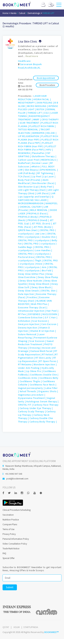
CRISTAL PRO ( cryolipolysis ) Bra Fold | (38, 268)
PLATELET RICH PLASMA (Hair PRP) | (38, 137)
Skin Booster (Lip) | (29, 186)
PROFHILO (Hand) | (38, 220)
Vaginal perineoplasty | (31, 388)
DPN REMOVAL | (49, 169)
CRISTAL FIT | (25, 404)
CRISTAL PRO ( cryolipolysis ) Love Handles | (35, 248)
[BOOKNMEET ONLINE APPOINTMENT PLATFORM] (17, 454)
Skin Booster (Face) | (44, 183)
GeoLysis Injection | (29, 324)
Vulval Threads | (29, 391)
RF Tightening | (45, 173)
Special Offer (9, 558)
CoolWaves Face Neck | (43, 384)
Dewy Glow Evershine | (35, 275)
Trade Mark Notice (11, 548)
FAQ (4, 553)
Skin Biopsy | (32, 169)
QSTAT (6, 627)
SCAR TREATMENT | (30, 122)
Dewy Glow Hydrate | (32, 280)
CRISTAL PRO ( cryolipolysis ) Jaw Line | (37, 231)
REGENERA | (25, 153)
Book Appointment (46, 77)
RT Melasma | (26, 364)
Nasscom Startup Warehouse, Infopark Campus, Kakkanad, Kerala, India (32, 467)
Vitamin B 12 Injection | (43, 330)
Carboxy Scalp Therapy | (32, 411)
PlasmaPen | (39, 153)
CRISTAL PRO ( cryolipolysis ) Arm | (36, 265)
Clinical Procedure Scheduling (17, 509)
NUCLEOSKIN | (50, 314)
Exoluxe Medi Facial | (43, 351)
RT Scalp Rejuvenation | (37, 352)
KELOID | (51, 132)
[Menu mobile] (58, 5)
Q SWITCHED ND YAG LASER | (36, 198)
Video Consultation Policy (15, 543)
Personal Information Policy (16, 538)
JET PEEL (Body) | (43, 226)
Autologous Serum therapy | (42, 401)
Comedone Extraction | (31, 317)
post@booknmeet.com (17, 478)
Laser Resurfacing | (31, 336)
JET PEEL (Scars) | (41, 223)
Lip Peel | (37, 176)
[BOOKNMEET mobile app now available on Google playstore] (13, 502)
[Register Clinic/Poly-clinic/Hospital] (51, 5)
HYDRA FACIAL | (42, 99)
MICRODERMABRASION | (32, 203)
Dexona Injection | (28, 327)
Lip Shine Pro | (34, 371)
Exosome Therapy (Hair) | (34, 299)
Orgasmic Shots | (48, 391)
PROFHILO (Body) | (29, 216)
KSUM (17, 627)
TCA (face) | (25, 176)
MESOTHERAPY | (27, 102)
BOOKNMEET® (51, 632)
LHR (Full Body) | (27, 173)
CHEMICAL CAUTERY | (32, 206)
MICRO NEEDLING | (38, 106)
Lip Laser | (49, 176)
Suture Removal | (28, 334)
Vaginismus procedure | (31, 394)
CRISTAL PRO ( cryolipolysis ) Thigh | (35, 258)
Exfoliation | (25, 320)
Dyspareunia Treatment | (32, 398)
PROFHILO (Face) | (37, 213)
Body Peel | (47, 186)
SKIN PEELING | (45, 102)
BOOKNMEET (17, 4)
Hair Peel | (52, 310)
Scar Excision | (40, 320)
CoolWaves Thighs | (31, 381)
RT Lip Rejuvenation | (37, 359)
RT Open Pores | (48, 361)
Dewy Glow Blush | (42, 287)
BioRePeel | (25, 163)
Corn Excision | (49, 324)
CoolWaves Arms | (28, 377)
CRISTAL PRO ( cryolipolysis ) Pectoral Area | (34, 255)
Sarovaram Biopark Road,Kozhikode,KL (30, 65)
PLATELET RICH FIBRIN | (42, 126)
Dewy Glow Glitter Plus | (32, 273)
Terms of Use (8, 529)
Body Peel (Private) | (30, 179)
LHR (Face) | (44, 193)
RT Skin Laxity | (44, 357)
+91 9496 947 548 (13, 473)
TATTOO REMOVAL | (29, 129)
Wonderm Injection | (45, 364)
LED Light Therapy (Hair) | (33, 189)
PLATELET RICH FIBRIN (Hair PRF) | (35, 144)
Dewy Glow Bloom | (40, 283)
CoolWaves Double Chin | (44, 374)
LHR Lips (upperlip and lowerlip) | (36, 195)
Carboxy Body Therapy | (43, 421)
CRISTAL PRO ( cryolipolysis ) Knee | (38, 262)
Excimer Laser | (41, 163)
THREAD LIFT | (36, 112)
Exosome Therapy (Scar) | (32, 307)
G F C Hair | (51, 317)
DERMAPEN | (39, 132)
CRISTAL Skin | (49, 290)
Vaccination (8, 514)
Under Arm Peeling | (30, 367)
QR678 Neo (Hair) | (29, 230)
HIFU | (49, 149)
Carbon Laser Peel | (29, 159)
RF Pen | (23, 314)
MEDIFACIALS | (49, 159)
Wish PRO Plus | (40, 304)
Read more (32, 56)
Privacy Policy (9, 533)
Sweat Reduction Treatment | (36, 342)
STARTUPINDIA (30, 627)
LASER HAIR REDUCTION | (32, 97)
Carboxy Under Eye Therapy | (36, 408)
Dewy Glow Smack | (29, 290)
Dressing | (36, 347)
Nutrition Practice (11, 519)
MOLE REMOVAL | (40, 210)
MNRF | (37, 119)
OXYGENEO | (35, 314)
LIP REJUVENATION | (29, 136)
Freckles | (33, 297)
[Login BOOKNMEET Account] (43, 5)
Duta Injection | (27, 294)
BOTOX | (41, 109)
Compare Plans (10, 524)
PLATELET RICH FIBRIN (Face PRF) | (37, 148)
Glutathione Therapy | (44, 156)
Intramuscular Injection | (32, 310)
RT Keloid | (48, 354)
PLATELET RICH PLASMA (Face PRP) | (38, 141)
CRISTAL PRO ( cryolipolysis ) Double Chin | (37, 235)
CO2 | (47, 112)
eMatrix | (36, 166)
